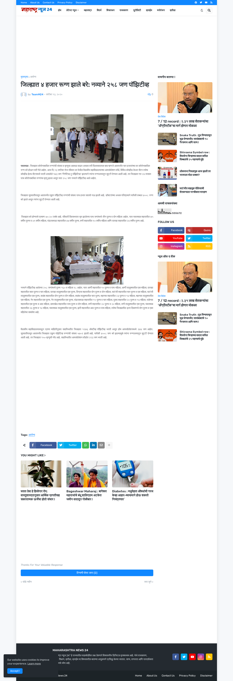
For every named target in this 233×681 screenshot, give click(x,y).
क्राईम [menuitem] (149, 10)
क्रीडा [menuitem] (172, 10)
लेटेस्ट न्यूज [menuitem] (71, 10)
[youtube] (206, 2)
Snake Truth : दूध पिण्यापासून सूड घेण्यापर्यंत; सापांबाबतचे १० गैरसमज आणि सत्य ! (196, 139)
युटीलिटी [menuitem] (137, 10)
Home (24, 2)
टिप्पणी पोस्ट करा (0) (87, 572)
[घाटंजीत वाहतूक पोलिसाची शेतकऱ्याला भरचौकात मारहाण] (167, 190)
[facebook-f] (175, 657)
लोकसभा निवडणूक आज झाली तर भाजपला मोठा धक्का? (195, 173)
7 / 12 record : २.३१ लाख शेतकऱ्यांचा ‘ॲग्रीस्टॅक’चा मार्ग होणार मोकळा (183, 123)
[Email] (101, 445)
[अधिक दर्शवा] (109, 445)
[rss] (211, 2)
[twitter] (201, 2)
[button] (202, 10)
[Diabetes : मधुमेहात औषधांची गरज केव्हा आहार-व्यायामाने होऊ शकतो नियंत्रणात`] (132, 473)
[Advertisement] (116, 45)
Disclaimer (81, 2)
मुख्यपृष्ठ (24, 77)
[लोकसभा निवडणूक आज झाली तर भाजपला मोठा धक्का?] (167, 173)
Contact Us (48, 2)
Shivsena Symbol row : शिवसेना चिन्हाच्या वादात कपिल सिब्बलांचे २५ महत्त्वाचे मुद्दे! (195, 156)
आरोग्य (33, 77)
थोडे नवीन (27, 582)
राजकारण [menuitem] (124, 10)
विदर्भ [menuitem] (99, 10)
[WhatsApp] (85, 445)
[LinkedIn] (93, 445)
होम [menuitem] (59, 10)
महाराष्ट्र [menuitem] (88, 10)
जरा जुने (147, 582)
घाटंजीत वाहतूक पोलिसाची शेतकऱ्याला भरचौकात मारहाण (193, 190)
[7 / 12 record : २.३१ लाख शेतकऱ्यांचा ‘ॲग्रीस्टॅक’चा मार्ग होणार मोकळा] (185, 97)
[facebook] (196, 2)
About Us (35, 2)
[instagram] (201, 657)
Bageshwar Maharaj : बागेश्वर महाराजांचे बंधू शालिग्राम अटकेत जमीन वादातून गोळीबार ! (86, 495)
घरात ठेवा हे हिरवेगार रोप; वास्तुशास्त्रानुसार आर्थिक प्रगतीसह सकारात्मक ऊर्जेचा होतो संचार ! (40, 495)
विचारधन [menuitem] (110, 10)
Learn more (34, 663)
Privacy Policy (65, 2)
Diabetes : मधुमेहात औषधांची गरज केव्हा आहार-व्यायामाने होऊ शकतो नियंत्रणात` (132, 495)
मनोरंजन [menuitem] (161, 10)
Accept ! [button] (15, 670)
